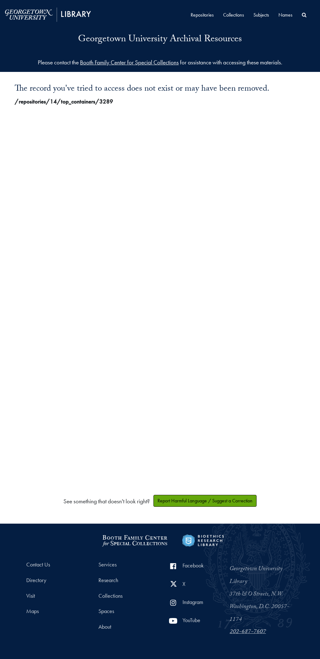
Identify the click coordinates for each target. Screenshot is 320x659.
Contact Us (38, 564)
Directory (36, 580)
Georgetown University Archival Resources (160, 40)
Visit (30, 595)
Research (108, 580)
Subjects (261, 15)
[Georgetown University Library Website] (48, 14)
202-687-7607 (248, 632)
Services (107, 564)
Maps (32, 611)
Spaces (106, 611)
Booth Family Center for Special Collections (129, 62)
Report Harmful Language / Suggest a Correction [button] (205, 500)
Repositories (202, 15)
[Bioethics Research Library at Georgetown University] (203, 540)
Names (285, 15)
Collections (233, 15)
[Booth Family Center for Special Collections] (134, 540)
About (104, 626)
